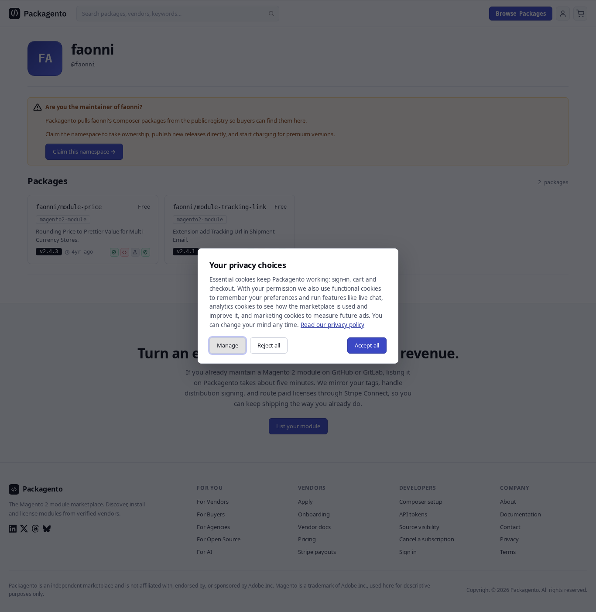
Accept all (367, 345)
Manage (227, 345)
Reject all (268, 345)
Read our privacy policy (332, 325)
